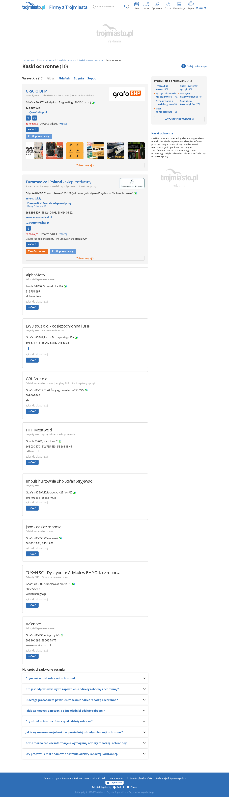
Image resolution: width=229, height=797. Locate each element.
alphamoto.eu (34, 296)
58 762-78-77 (49, 640)
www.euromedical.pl (39, 217)
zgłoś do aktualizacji (37, 301)
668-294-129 (33, 212)
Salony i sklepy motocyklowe (40, 279)
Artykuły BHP (32, 95)
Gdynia (78, 78)
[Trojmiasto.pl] (33, 5)
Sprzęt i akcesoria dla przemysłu (58, 434)
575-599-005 (33, 107)
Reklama (66, 778)
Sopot (91, 78)
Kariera (46, 778)
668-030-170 (33, 446)
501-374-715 (33, 342)
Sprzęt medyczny (87, 186)
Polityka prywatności (84, 778)
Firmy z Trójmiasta (68, 7)
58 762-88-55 (49, 342)
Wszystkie (32, 78)
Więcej (199, 7)
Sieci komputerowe (167, 110)
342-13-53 (47, 543)
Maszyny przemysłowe (191, 95)
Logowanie (116, 782)
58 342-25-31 (33, 543)
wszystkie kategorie (178, 119)
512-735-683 (49, 446)
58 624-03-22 (65, 212)
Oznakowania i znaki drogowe (166, 102)
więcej (63, 124)
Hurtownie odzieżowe (83, 95)
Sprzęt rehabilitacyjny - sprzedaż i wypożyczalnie (50, 186)
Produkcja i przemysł (173, 81)
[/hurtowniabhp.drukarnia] (28, 118)
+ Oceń (32, 129)
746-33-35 (63, 342)
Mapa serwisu (116, 778)
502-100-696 (33, 640)
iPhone (133, 787)
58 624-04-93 (49, 212)
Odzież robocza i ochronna (55, 95)
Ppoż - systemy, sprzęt (83, 383)
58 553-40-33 (49, 497)
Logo (56, 778)
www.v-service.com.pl (38, 645)
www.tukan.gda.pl (36, 594)
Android (121, 787)
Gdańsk (64, 78)
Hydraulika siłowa (162, 87)
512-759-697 (33, 291)
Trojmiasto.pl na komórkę (139, 778)
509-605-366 (33, 395)
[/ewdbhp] (28, 348)
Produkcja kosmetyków (190, 102)
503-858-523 (33, 589)
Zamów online (36, 251)
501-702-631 (33, 497)
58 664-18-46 (64, 446)
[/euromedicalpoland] (28, 228)
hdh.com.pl (32, 451)
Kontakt (102, 778)
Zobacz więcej (84, 165)
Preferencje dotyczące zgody (170, 778)
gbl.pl (29, 400)
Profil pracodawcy (38, 136)
